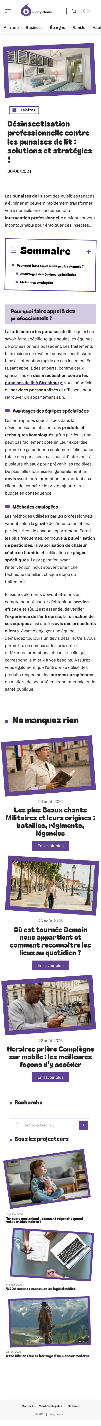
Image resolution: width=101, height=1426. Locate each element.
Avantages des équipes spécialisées (48, 274)
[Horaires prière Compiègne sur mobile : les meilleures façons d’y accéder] (48, 1005)
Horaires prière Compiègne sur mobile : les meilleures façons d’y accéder (50, 1056)
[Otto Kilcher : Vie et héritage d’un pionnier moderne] (49, 1321)
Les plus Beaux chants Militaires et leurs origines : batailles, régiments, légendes (51, 821)
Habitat (27, 109)
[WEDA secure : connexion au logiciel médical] (52, 1254)
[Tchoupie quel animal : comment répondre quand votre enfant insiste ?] (47, 1179)
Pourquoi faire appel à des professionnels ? (50, 266)
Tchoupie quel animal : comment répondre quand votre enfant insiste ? (44, 1220)
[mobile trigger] (9, 11)
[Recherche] (74, 11)
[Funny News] (35, 11)
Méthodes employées (36, 282)
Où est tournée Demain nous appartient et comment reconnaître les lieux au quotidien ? (50, 940)
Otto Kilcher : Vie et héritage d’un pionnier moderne (47, 1355)
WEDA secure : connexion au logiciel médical (41, 1288)
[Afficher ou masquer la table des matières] (81, 252)
